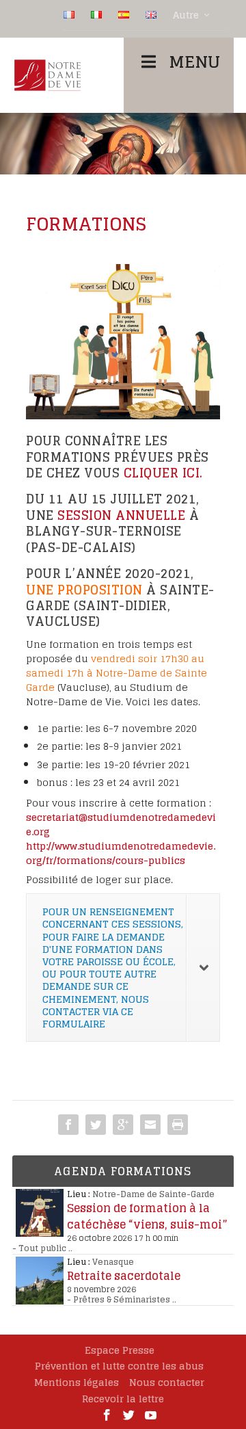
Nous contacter (166, 1382)
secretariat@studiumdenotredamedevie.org (121, 824)
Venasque (113, 1262)
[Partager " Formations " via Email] (150, 1124)
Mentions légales (76, 1382)
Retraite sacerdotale (123, 1275)
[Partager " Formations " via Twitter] (95, 1124)
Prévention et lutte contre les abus (119, 1365)
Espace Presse (119, 1350)
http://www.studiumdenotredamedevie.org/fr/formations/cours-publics (120, 853)
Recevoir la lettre (123, 1398)
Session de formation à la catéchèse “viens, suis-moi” (147, 1216)
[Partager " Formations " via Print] (177, 1124)
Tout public (42, 1248)
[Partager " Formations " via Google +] (123, 1124)
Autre (186, 15)
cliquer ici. (163, 473)
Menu (194, 62)
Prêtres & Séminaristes (121, 1299)
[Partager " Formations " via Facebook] (68, 1124)
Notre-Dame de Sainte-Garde (153, 1194)
